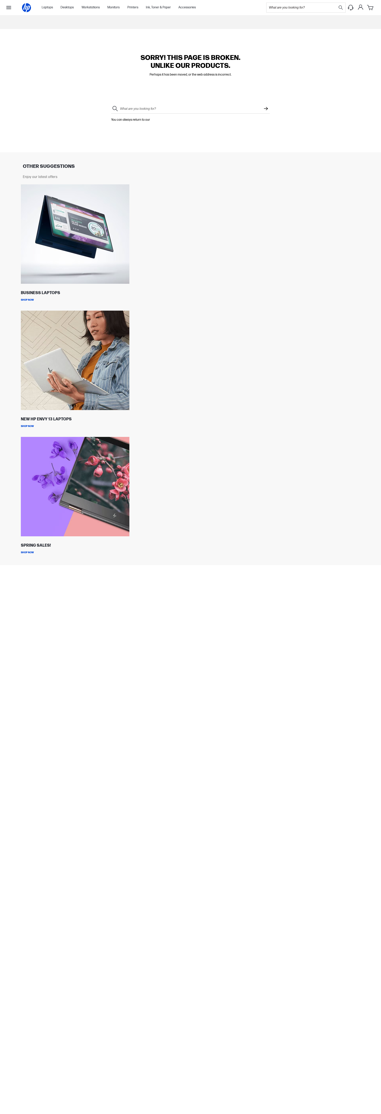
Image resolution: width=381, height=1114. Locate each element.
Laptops (47, 7)
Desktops (67, 7)
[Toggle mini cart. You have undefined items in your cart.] (370, 8)
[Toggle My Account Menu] (361, 7)
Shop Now (27, 299)
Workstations (91, 7)
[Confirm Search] (266, 109)
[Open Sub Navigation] (9, 8)
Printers (132, 7)
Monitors (113, 7)
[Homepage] (26, 7)
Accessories (187, 7)
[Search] (341, 7)
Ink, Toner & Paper (158, 7)
